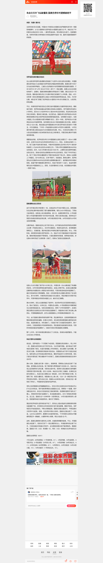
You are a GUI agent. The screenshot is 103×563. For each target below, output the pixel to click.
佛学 (63, 546)
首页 (42, 552)
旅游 (55, 546)
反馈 (54, 552)
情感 (47, 546)
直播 (39, 543)
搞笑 (31, 546)
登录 (60, 552)
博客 (55, 543)
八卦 (39, 546)
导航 (48, 552)
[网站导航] (76, 2)
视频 (31, 543)
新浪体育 (34, 2)
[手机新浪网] (28, 2)
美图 (47, 543)
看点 (63, 543)
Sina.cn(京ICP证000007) (47, 556)
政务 (71, 543)
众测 (71, 546)
